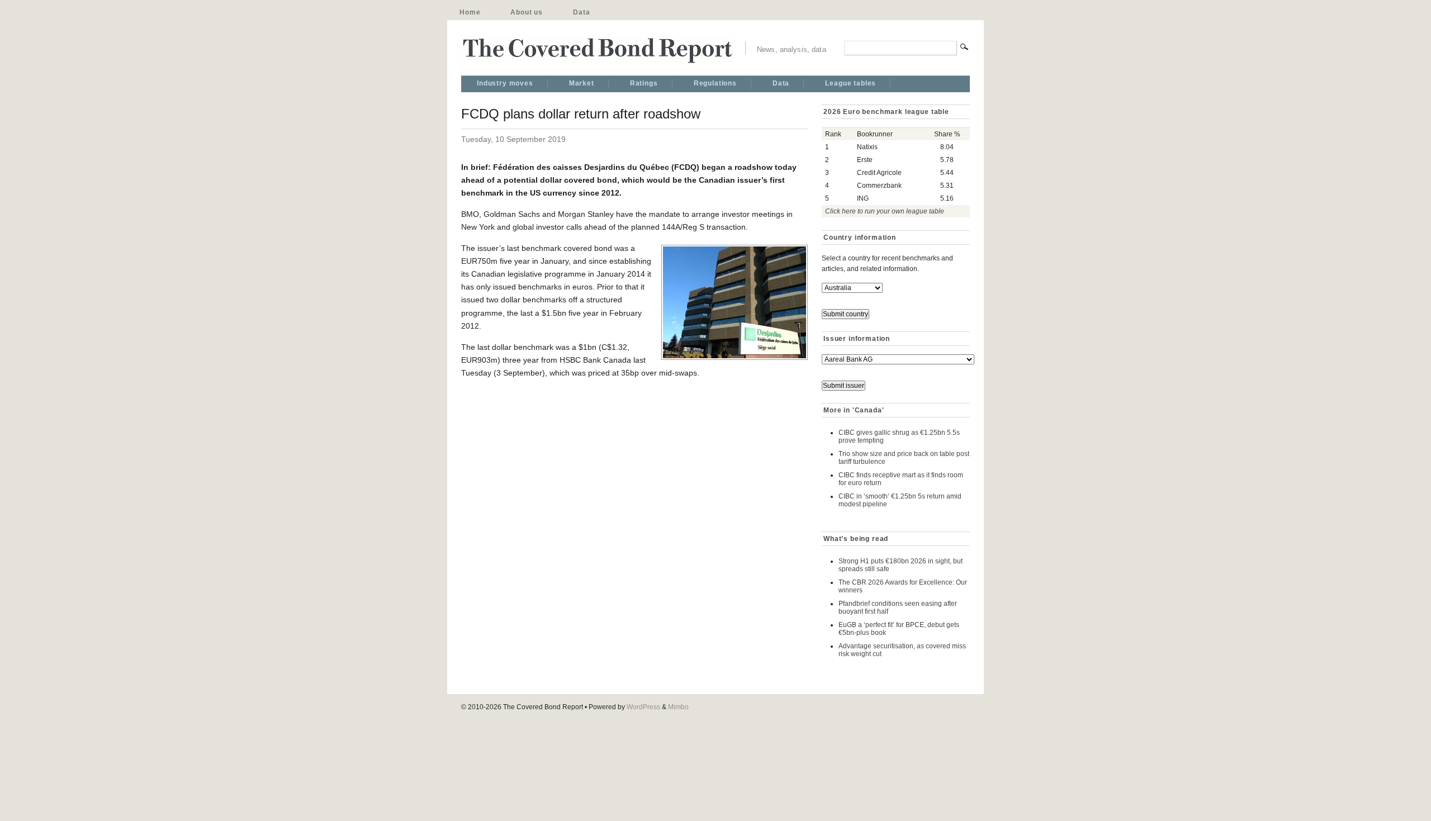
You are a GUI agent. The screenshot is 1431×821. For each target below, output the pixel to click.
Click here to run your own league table (884, 211)
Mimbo (678, 707)
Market (581, 83)
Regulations (715, 83)
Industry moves (505, 83)
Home (469, 12)
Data (581, 12)
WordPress (643, 707)
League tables (850, 83)
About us (526, 12)
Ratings (644, 83)
